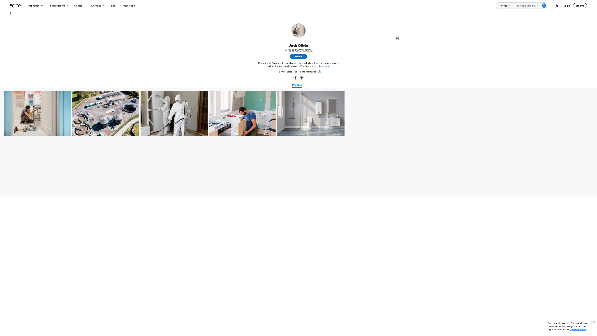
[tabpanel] (298, 142)
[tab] (297, 85)
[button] (543, 5)
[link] (37, 113)
